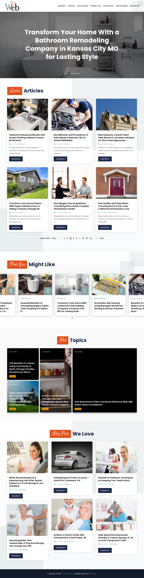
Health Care (96, 6)
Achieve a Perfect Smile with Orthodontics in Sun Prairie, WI (70, 536)
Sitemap (93, 574)
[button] (72, 318)
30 (91, 238)
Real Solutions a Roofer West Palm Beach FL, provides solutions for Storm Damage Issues (116, 137)
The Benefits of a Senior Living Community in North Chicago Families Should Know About (22, 367)
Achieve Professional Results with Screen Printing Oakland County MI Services (27, 137)
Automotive (108, 6)
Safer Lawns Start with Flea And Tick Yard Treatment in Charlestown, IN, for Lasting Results (21, 398)
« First (54, 238)
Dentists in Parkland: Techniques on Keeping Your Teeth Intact (115, 479)
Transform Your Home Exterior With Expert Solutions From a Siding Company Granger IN (25, 206)
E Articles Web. (68, 574)
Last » (102, 238)
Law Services (82, 6)
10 (83, 238)
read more (16, 159)
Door (110, 212)
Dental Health (122, 6)
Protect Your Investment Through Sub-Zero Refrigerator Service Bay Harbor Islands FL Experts (55, 400)
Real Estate (134, 6)
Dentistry (23, 490)
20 (87, 238)
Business (62, 6)
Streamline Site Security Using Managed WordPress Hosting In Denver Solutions (72, 44)
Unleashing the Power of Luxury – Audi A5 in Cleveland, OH (71, 479)
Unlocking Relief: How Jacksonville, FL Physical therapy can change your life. (26, 543)
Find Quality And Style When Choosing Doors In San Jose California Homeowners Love (113, 206)
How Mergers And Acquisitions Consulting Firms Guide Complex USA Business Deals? (71, 206)
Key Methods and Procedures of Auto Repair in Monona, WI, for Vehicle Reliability (71, 137)
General (71, 6)
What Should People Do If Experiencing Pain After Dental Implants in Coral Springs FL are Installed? (26, 481)
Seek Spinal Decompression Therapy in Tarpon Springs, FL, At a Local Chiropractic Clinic (115, 537)
